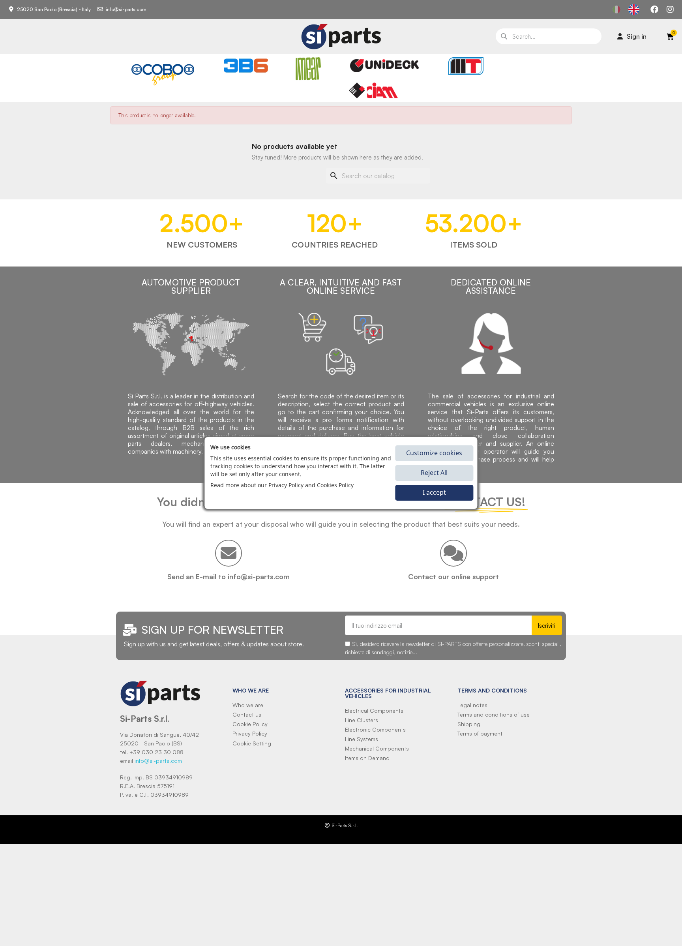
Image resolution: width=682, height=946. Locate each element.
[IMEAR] (308, 69)
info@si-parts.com (158, 760)
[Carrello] (670, 36)
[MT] (466, 66)
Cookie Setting (251, 743)
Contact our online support (453, 576)
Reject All (434, 473)
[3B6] (246, 65)
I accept (434, 492)
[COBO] (163, 73)
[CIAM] (373, 90)
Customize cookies (434, 453)
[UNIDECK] (384, 65)
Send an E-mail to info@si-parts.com (228, 576)
